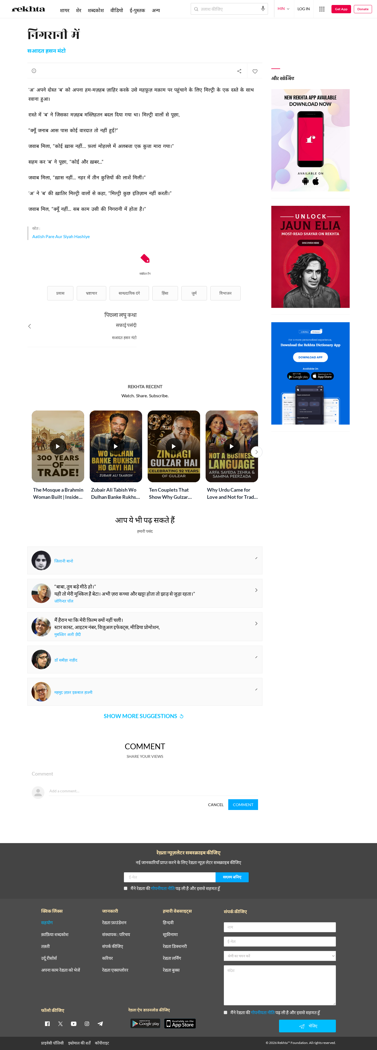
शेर (78, 10)
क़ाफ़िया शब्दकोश (54, 934)
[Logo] (28, 9)
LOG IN (304, 8)
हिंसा (165, 293)
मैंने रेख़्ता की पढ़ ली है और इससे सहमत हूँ (175, 888)
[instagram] (87, 1023)
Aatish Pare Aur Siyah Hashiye (61, 236)
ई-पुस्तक (137, 10)
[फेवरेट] (254, 71)
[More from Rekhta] (322, 9)
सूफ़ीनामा (170, 934)
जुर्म (194, 293)
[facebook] (47, 1023)
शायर (64, 10)
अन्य (156, 10)
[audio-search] (263, 8)
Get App (341, 9)
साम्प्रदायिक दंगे (129, 293)
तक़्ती (45, 946)
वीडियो (116, 10)
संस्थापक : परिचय (116, 934)
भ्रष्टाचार (91, 293)
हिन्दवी (168, 922)
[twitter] (60, 1023)
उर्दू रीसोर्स (49, 958)
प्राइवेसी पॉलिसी (52, 1043)
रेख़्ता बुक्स (171, 970)
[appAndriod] (145, 1023)
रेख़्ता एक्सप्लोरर (115, 970)
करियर (107, 958)
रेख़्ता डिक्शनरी (175, 946)
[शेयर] (239, 71)
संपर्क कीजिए (112, 946)
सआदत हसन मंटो (46, 51)
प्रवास (60, 293)
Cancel (216, 804)
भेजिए (313, 1026)
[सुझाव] (34, 70)
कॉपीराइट (102, 1043)
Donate (362, 9)
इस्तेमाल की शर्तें (79, 1043)
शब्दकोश (96, 10)
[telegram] (100, 1023)
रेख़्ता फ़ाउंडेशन (114, 922)
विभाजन (225, 293)
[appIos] (180, 1023)
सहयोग (47, 922)
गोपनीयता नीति (163, 888)
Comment (243, 804)
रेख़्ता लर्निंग (172, 958)
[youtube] (73, 1023)
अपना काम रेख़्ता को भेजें (60, 970)
